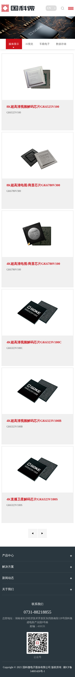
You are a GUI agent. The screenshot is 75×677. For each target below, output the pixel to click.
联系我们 (37, 604)
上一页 (32, 533)
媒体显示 (14, 43)
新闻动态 (8, 577)
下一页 (42, 533)
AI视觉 (29, 43)
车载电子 (45, 43)
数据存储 (61, 43)
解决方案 (8, 566)
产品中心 (8, 555)
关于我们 (8, 589)
